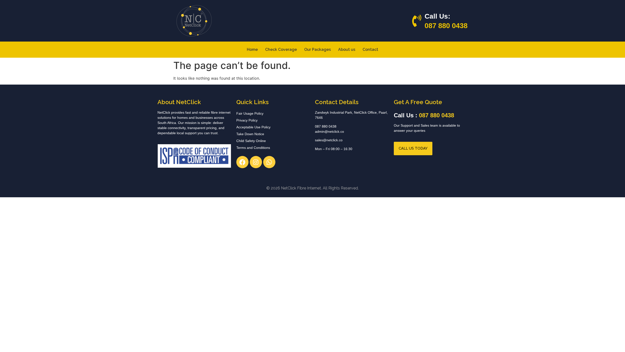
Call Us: (437, 16)
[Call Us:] (417, 21)
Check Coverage (281, 49)
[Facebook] (242, 162)
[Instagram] (256, 162)
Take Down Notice (250, 134)
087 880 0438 (446, 26)
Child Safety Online (251, 141)
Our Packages (317, 49)
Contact (370, 49)
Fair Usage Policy (249, 113)
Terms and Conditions (253, 148)
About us (346, 49)
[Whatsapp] (269, 162)
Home (252, 49)
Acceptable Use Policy (253, 127)
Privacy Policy (247, 120)
